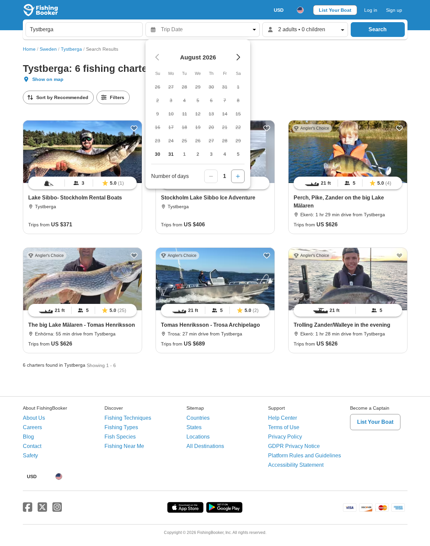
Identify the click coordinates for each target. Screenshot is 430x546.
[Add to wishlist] (134, 128)
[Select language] (300, 10)
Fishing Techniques (127, 418)
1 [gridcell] (184, 154)
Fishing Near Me (124, 446)
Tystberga (71, 49)
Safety (30, 455)
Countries (198, 418)
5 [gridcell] (238, 154)
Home (29, 49)
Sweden (48, 49)
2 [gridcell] (198, 154)
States (194, 427)
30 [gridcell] (157, 154)
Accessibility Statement (296, 465)
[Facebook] (27, 507)
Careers (32, 427)
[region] (82, 183)
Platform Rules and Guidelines (304, 455)
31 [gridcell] (171, 154)
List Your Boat (335, 10)
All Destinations (205, 446)
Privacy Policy (285, 437)
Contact (32, 446)
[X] (42, 507)
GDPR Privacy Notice (294, 446)
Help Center (282, 418)
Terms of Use (283, 427)
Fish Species (120, 437)
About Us (34, 418)
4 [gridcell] (224, 154)
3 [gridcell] (211, 154)
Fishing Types (121, 427)
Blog (28, 437)
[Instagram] (57, 507)
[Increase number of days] (238, 176)
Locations (198, 437)
